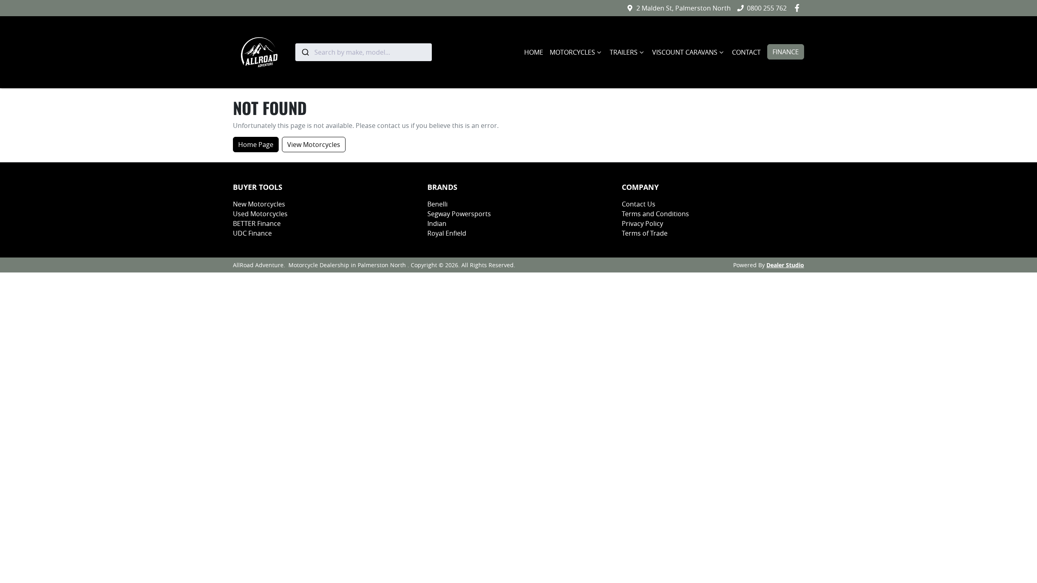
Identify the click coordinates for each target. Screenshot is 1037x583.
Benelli (437, 204)
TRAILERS (624, 52)
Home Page (255, 144)
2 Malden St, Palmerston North (683, 8)
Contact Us (638, 204)
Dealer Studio (785, 265)
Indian (436, 223)
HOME (533, 52)
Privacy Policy (642, 223)
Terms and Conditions (655, 213)
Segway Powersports (459, 213)
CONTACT (746, 52)
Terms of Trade (645, 233)
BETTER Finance (257, 223)
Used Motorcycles (260, 213)
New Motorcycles (259, 204)
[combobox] (363, 52)
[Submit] (304, 52)
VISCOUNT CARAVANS (684, 52)
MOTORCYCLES (572, 52)
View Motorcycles (313, 144)
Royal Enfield (446, 233)
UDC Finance (252, 233)
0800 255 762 (767, 8)
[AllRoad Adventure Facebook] (798, 8)
